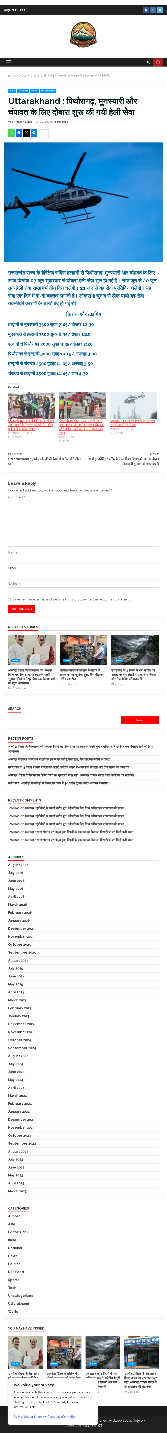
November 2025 (21, 936)
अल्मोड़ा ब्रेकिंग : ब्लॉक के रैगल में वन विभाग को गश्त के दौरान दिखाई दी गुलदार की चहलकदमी (123, 459)
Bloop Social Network (129, 1420)
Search (14, 709)
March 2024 (17, 1096)
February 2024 (20, 1104)
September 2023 (22, 1143)
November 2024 (21, 1032)
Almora (14, 1216)
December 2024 (21, 1024)
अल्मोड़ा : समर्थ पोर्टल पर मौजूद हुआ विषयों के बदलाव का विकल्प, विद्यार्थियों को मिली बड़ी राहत (79, 832)
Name (12, 552)
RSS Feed (16, 1272)
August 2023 (18, 1151)
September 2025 (22, 952)
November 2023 (21, 1128)
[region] (53, 1401)
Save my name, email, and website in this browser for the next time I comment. (71, 599)
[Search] (148, 62)
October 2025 (19, 944)
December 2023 (21, 1120)
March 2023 (17, 1191)
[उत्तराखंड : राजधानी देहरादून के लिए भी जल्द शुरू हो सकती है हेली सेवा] (133, 405)
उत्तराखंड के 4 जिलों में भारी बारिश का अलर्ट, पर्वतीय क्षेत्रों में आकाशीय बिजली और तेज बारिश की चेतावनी (135, 650)
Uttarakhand (48, 91)
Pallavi (14, 808)
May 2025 (15, 984)
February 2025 (20, 1008)
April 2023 (16, 1183)
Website (14, 584)
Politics (14, 1264)
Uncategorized (20, 1296)
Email (12, 568)
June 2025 (16, 976)
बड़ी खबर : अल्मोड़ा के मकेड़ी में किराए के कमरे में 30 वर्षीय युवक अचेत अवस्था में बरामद (58, 783)
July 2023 (15, 1159)
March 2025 (17, 1000)
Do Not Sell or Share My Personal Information (45, 1416)
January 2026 (19, 921)
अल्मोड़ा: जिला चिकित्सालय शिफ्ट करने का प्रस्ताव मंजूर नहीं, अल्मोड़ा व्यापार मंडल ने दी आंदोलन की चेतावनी (71, 775)
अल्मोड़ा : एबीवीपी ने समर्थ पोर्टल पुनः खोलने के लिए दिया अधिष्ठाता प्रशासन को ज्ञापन (74, 808)
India (12, 91)
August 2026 (18, 865)
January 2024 (19, 1112)
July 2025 (15, 968)
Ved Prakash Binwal (20, 121)
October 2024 (19, 1040)
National (23, 91)
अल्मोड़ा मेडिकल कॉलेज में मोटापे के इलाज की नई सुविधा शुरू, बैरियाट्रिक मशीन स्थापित (83, 650)
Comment (16, 497)
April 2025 (16, 992)
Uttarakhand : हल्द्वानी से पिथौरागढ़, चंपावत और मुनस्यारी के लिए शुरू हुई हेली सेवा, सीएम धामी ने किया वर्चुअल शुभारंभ (31, 424)
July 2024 (15, 1064)
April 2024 (16, 1088)
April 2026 (16, 897)
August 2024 (18, 1056)
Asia (11, 1224)
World (13, 1312)
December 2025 (21, 929)
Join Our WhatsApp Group (158, 62)
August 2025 (18, 960)
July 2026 (15, 873)
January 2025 (19, 1016)
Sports (13, 1280)
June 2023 (16, 1167)
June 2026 (16, 881)
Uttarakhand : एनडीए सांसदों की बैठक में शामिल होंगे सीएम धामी (44, 459)
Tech (12, 1288)
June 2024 (16, 1072)
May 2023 (15, 1175)
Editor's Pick (18, 1232)
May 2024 (15, 1080)
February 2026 (20, 913)
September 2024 (22, 1048)
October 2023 (19, 1135)
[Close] (93, 1381)
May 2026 (15, 889)
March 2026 (17, 905)
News (34, 91)
